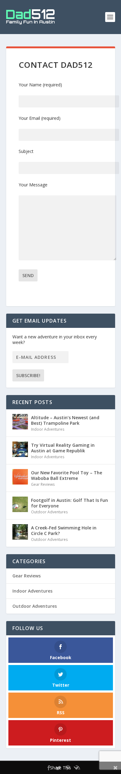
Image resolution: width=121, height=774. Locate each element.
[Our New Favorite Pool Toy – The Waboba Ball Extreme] (20, 477)
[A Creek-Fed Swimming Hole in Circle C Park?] (20, 532)
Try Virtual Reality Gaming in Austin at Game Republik (63, 448)
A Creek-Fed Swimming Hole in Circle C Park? (63, 530)
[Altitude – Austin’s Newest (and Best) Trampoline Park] (20, 421)
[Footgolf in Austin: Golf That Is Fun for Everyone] (20, 504)
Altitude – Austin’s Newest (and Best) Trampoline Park (65, 420)
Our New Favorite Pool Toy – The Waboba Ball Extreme (66, 475)
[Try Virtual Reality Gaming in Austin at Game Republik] (20, 449)
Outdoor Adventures (49, 512)
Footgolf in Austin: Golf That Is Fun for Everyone (69, 503)
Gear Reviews (43, 484)
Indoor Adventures (47, 429)
